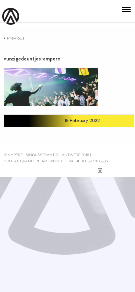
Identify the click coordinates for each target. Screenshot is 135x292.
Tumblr (40, 120)
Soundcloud (112, 170)
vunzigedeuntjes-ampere (32, 59)
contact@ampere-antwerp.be (35, 161)
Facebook (17, 121)
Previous (15, 38)
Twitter (29, 120)
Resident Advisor (126, 172)
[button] (125, 9)
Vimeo (88, 170)
